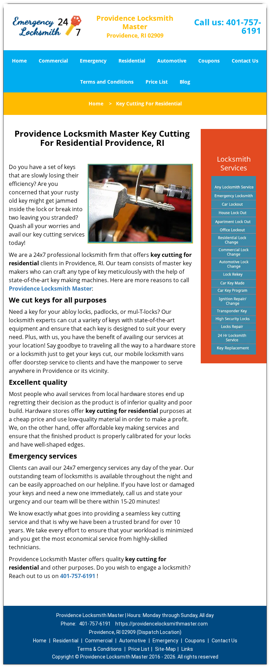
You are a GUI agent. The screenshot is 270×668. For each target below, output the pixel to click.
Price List (157, 81)
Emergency (93, 60)
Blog (185, 81)
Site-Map (165, 649)
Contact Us (245, 60)
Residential (131, 60)
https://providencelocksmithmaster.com (161, 624)
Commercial (53, 60)
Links (187, 649)
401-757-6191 (243, 26)
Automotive (171, 60)
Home (19, 60)
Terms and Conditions (107, 81)
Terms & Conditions (99, 649)
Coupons (209, 60)
